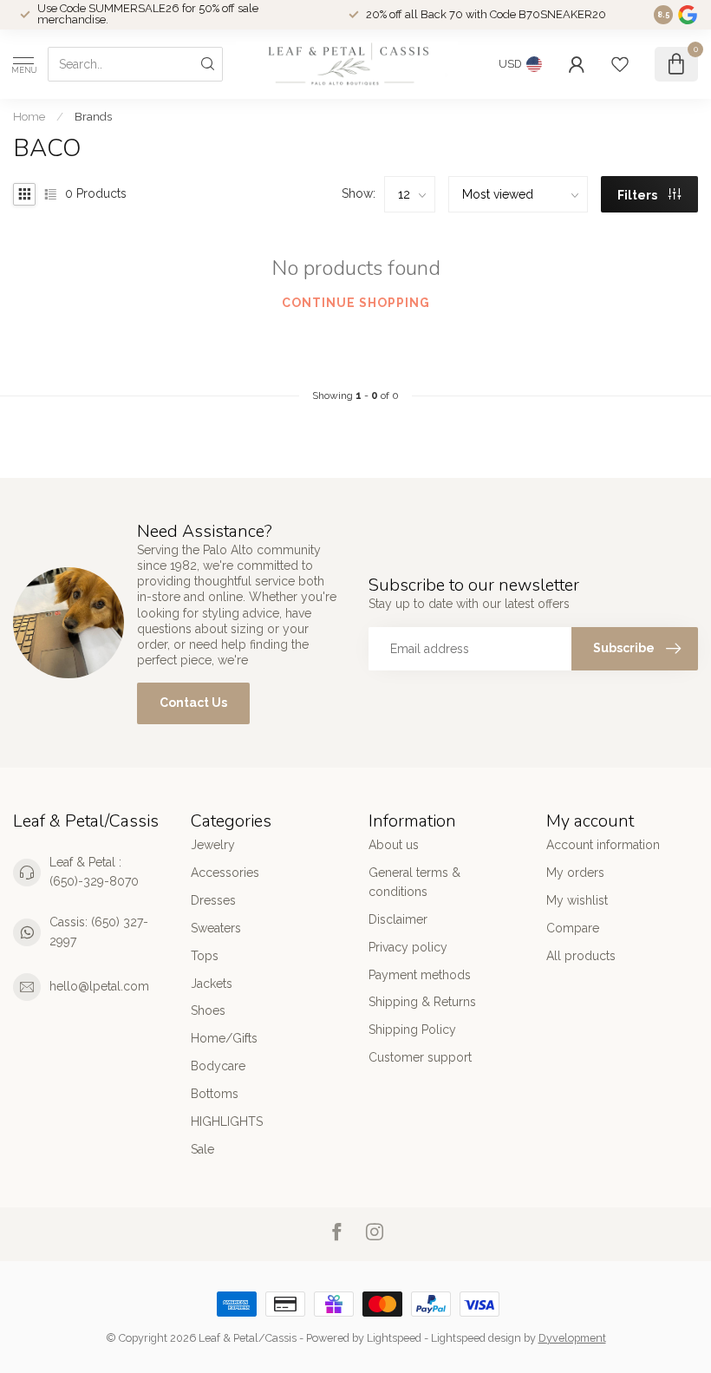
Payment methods (420, 975)
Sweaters (216, 928)
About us (394, 845)
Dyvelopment (572, 1337)
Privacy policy (408, 947)
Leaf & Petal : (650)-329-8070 (94, 871)
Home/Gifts (224, 1038)
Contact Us (193, 702)
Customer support (420, 1057)
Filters (638, 195)
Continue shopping (356, 303)
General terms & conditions (414, 882)
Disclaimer (398, 919)
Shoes (208, 1010)
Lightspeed (394, 1337)
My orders (575, 872)
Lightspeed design (476, 1337)
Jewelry (213, 845)
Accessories (225, 872)
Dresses (213, 900)
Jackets (211, 984)
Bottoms (214, 1094)
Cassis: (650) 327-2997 (98, 931)
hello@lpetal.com (99, 986)
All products (581, 956)
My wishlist (577, 900)
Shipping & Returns (422, 1002)
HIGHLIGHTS (227, 1121)
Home (29, 116)
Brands (93, 116)
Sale (202, 1149)
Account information (603, 845)
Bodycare (218, 1066)
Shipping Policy (412, 1029)
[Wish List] (620, 64)
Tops (205, 956)
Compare (572, 928)
